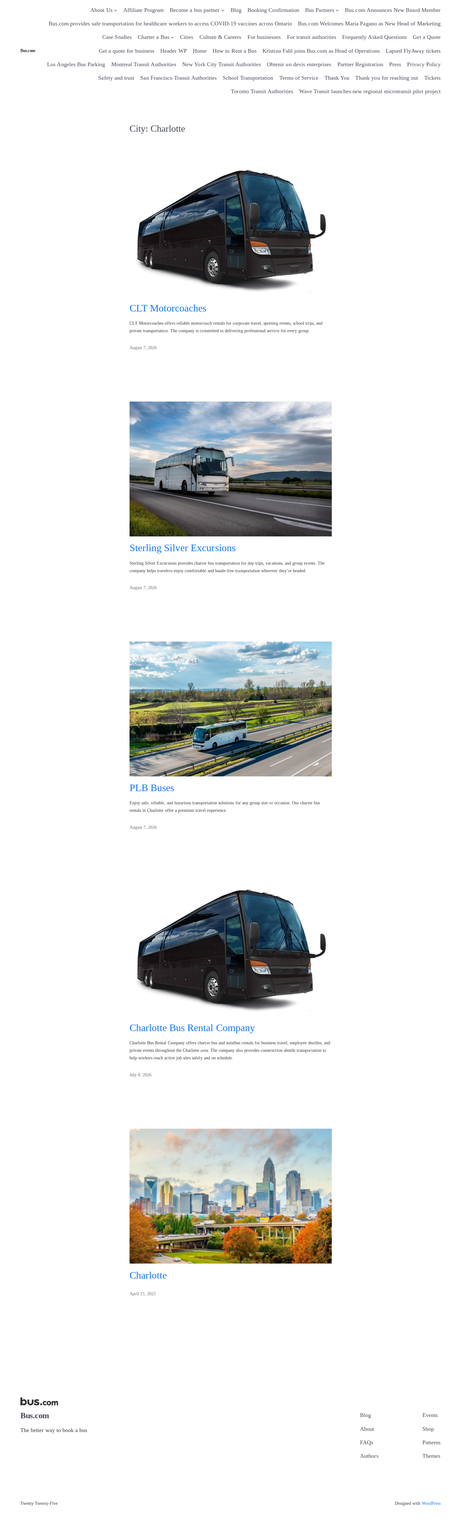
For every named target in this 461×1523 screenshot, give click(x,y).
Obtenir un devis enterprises (299, 64)
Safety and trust (116, 78)
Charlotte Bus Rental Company (192, 1027)
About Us (101, 10)
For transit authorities (311, 37)
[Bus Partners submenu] (337, 10)
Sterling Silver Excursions (183, 547)
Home (200, 51)
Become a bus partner (195, 10)
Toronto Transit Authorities (262, 91)
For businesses (264, 37)
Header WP (173, 51)
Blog (235, 10)
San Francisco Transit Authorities (178, 78)
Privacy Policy (424, 64)
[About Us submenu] (115, 10)
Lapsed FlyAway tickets (413, 51)
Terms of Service (299, 78)
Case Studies (117, 37)
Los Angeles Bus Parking (76, 64)
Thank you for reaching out (386, 78)
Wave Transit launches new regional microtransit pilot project (370, 91)
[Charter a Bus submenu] (172, 37)
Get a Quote (427, 37)
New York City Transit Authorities (221, 64)
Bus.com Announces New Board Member (393, 10)
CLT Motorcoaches (168, 308)
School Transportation (248, 78)
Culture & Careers (220, 37)
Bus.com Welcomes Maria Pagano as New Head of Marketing (369, 23)
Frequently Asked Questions (374, 37)
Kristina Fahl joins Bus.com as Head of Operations (320, 51)
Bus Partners (319, 10)
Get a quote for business (126, 51)
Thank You (337, 78)
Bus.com (27, 50)
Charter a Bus (153, 37)
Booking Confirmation (273, 10)
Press (395, 64)
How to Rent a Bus (235, 51)
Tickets (432, 78)
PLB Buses (152, 787)
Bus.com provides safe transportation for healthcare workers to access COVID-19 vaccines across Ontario (170, 23)
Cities (186, 37)
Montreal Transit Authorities (143, 64)
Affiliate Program (143, 10)
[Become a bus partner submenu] (223, 10)
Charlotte (148, 1275)
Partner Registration (360, 64)
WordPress (431, 1503)
